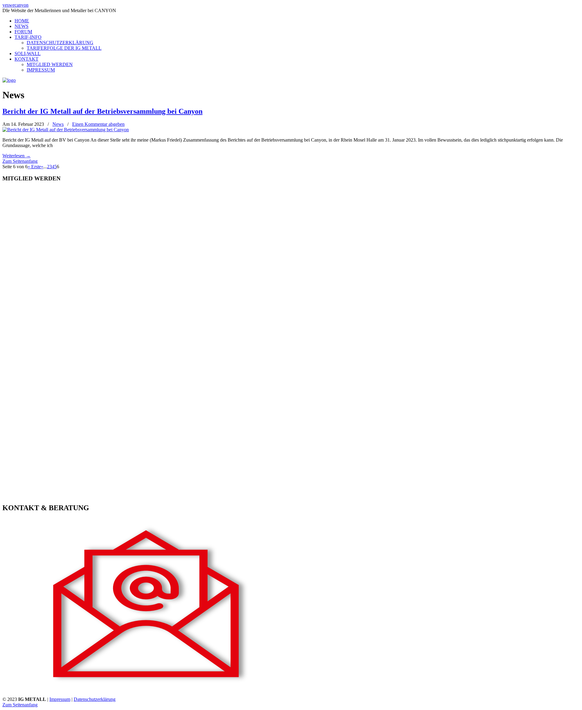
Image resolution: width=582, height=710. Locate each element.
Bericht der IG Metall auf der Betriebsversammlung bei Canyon (102, 111)
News (58, 124)
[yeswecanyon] (9, 80)
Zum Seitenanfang (20, 161)
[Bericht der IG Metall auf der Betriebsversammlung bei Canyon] (65, 129)
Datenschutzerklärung (94, 699)
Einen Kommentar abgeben (98, 124)
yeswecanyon (15, 5)
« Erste (34, 166)
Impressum (59, 699)
